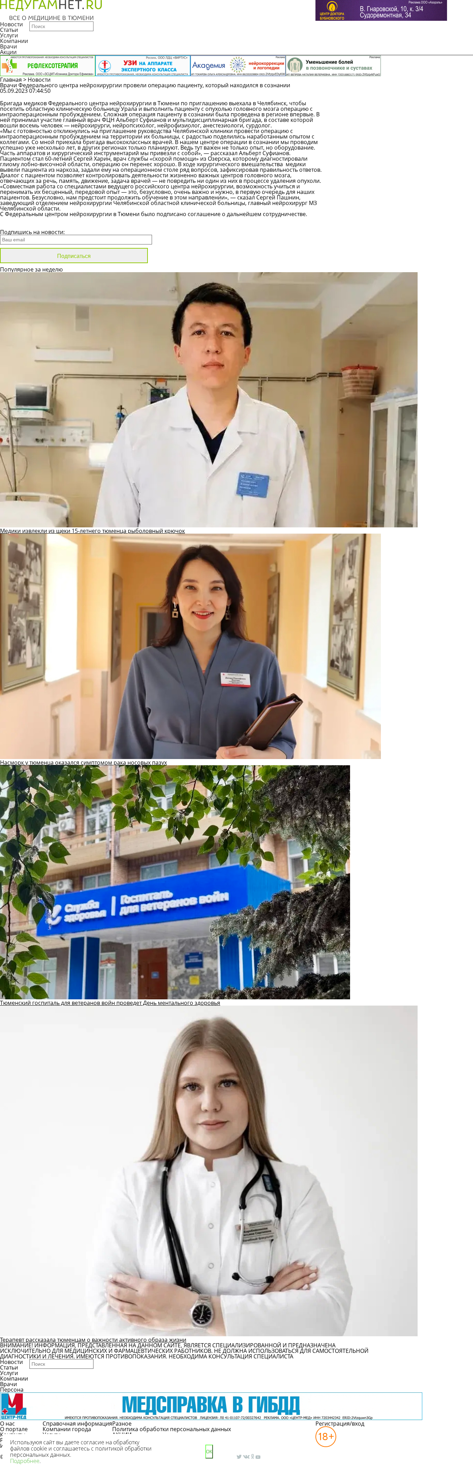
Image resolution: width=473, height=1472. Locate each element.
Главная (11, 79)
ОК (209, 1451)
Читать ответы (434, 94)
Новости (11, 24)
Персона (12, 1389)
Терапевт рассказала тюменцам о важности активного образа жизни (93, 1339)
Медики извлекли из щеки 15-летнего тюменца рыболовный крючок (92, 531)
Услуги (9, 35)
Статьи (9, 30)
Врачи (8, 46)
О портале (14, 1429)
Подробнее (24, 1461)
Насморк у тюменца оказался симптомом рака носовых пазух (83, 762)
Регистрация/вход (339, 1423)
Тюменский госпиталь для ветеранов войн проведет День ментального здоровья (110, 1003)
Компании (14, 41)
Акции (8, 52)
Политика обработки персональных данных (171, 1429)
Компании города (67, 1429)
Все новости (23, 223)
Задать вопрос (381, 94)
